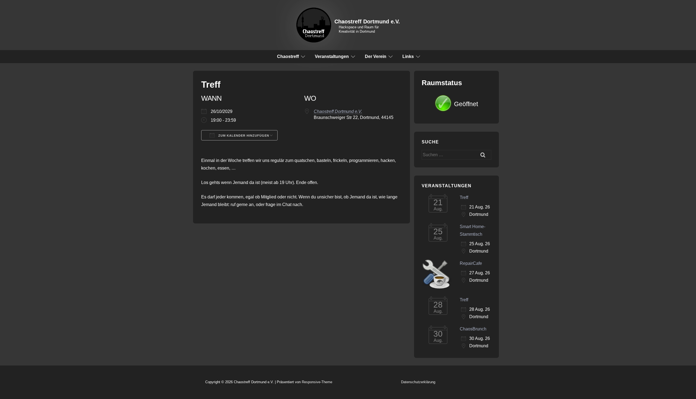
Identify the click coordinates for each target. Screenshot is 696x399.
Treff (464, 197)
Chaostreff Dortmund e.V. (367, 21)
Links (408, 56)
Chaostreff (288, 56)
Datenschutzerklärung (418, 382)
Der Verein (375, 56)
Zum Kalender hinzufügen (243, 135)
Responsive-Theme (317, 382)
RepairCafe (471, 263)
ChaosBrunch (473, 329)
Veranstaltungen (332, 56)
